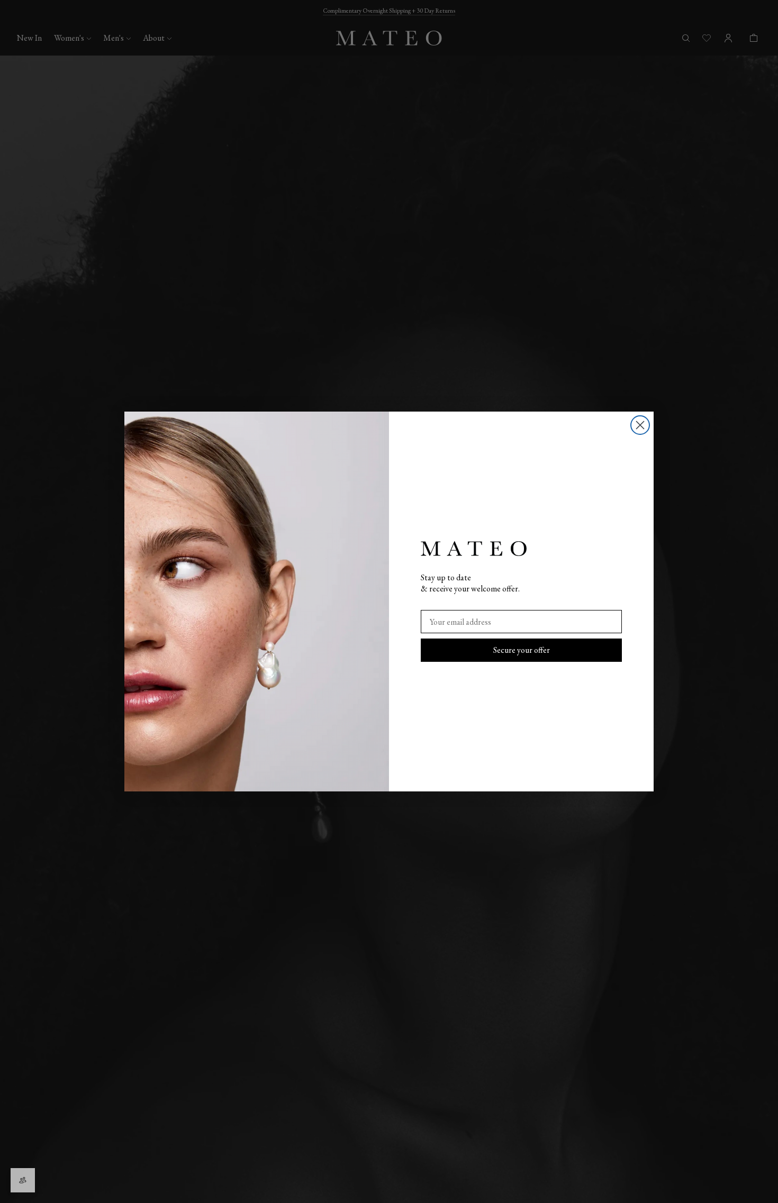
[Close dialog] (640, 425)
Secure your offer (521, 649)
